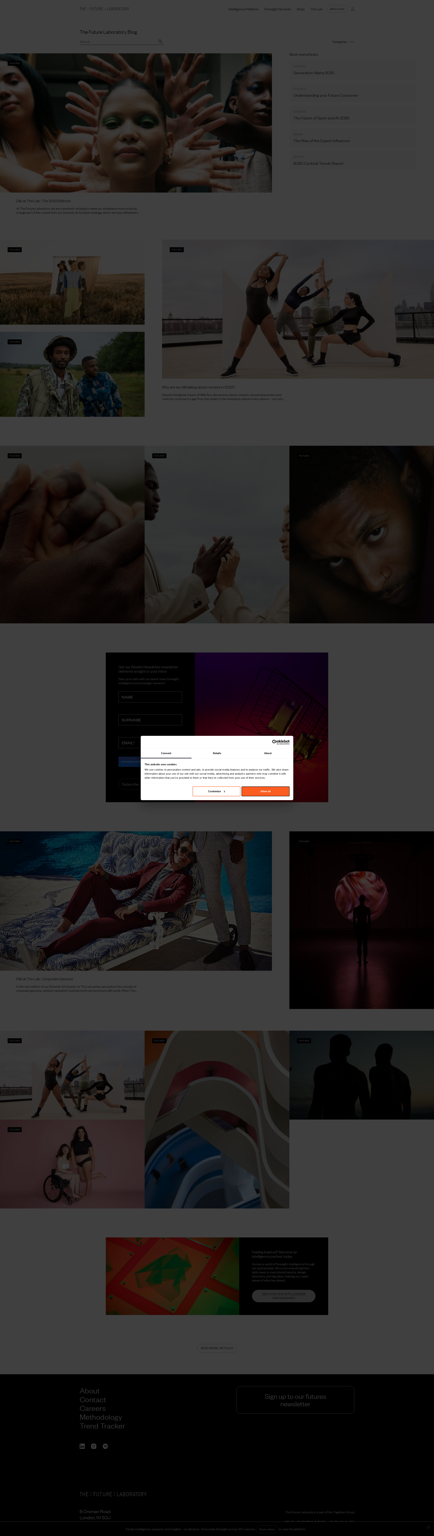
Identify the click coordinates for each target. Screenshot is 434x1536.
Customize (214, 791)
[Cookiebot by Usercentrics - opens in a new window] (275, 742)
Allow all (265, 791)
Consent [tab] (166, 753)
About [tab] (268, 753)
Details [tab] (217, 753)
